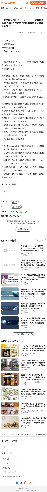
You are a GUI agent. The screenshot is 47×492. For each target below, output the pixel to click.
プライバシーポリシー (11, 472)
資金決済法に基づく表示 (12, 476)
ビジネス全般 (16, 207)
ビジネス (14, 202)
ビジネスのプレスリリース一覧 (20, 434)
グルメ (16, 8)
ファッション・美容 (32, 8)
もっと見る (41, 241)
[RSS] (30, 482)
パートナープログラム (11, 463)
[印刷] (25, 212)
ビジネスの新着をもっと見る (23, 334)
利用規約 (6, 468)
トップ (4, 434)
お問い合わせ (23, 229)
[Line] (21, 212)
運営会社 (6, 459)
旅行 (21, 8)
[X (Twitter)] (17, 212)
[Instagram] (25, 482)
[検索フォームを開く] (27, 3)
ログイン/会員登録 (38, 3)
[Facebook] (12, 212)
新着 (2, 8)
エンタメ (9, 8)
